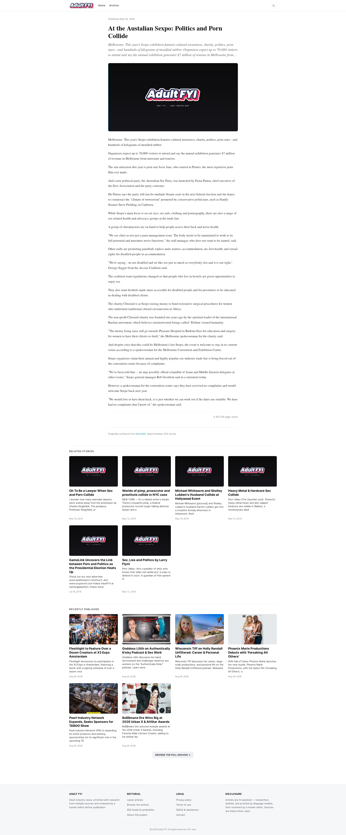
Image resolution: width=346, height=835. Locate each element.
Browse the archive (138, 804)
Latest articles (135, 799)
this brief (141, 433)
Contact (180, 814)
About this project (137, 814)
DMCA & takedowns (187, 809)
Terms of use (183, 804)
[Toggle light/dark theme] (274, 5)
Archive (114, 5)
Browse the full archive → (173, 754)
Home (101, 5)
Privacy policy (183, 799)
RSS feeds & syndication (140, 809)
